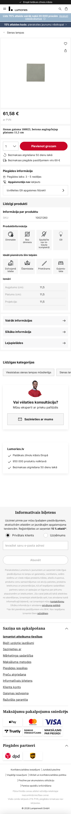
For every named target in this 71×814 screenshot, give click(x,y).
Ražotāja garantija (15, 700)
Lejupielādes (14, 343)
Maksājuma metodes (17, 662)
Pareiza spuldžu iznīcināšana (36, 785)
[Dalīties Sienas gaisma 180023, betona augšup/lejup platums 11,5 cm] (65, 50)
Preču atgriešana (14, 674)
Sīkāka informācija (18, 332)
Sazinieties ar (12, 649)
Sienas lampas (15, 32)
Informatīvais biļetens (17, 681)
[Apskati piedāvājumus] (35, 20)
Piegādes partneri (19, 745)
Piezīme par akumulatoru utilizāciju (36, 780)
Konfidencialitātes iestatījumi (25, 769)
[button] (65, 43)
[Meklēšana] (60, 8)
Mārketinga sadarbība (18, 655)
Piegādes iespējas (15, 668)
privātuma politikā (51, 605)
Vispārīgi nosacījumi (17, 774)
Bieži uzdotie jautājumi (18, 643)
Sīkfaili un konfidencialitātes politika (47, 774)
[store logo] (20, 8)
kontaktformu (57, 601)
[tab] (35, 664)
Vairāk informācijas (18, 320)
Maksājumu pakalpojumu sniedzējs (35, 711)
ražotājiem (42, 613)
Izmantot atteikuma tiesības (22, 636)
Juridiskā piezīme (51, 769)
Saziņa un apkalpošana (24, 628)
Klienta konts (12, 687)
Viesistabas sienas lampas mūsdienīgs (28, 372)
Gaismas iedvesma (16, 693)
